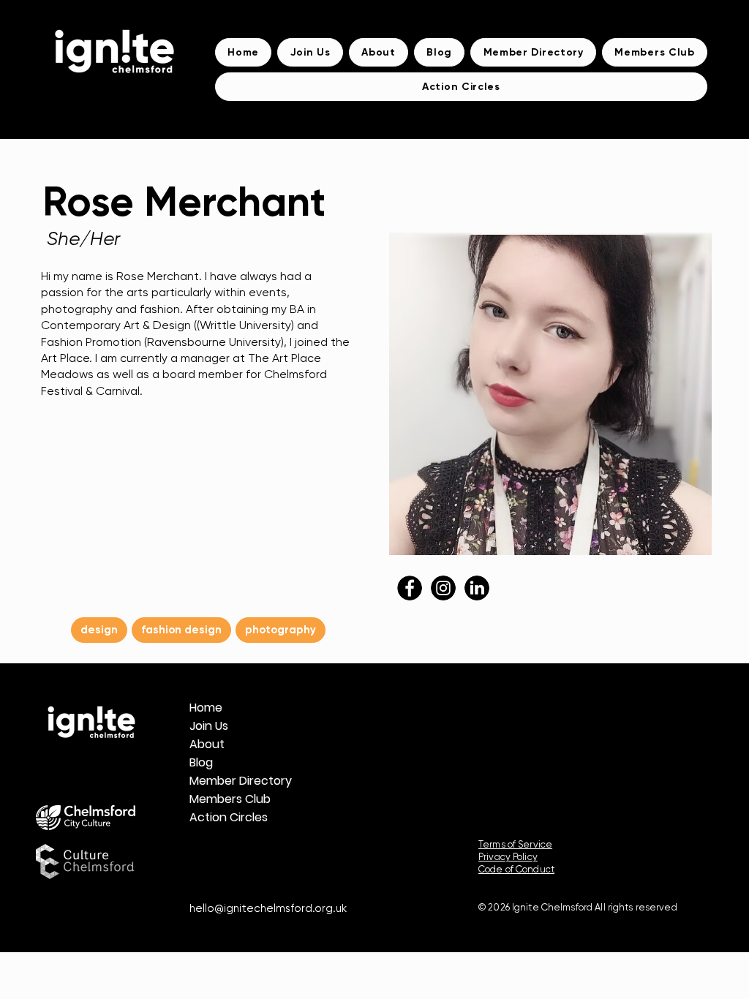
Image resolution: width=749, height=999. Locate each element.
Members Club (223, 799)
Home (205, 707)
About (207, 744)
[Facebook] (239, 850)
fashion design (181, 629)
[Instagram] (203, 850)
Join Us (208, 725)
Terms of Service (515, 844)
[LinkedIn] (275, 850)
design (99, 629)
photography (280, 629)
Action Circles (223, 817)
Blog (201, 762)
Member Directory (223, 780)
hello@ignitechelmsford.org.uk (268, 908)
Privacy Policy (508, 856)
